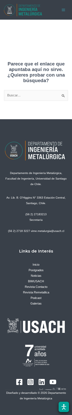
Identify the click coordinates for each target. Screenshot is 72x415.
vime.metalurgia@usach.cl (47, 230)
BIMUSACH (36, 281)
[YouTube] (52, 381)
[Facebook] (19, 381)
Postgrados (36, 270)
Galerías (36, 303)
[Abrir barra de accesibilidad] (64, 407)
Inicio (36, 264)
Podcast (36, 298)
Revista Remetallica (36, 292)
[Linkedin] (41, 381)
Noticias (36, 275)
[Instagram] (30, 381)
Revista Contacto (36, 286)
